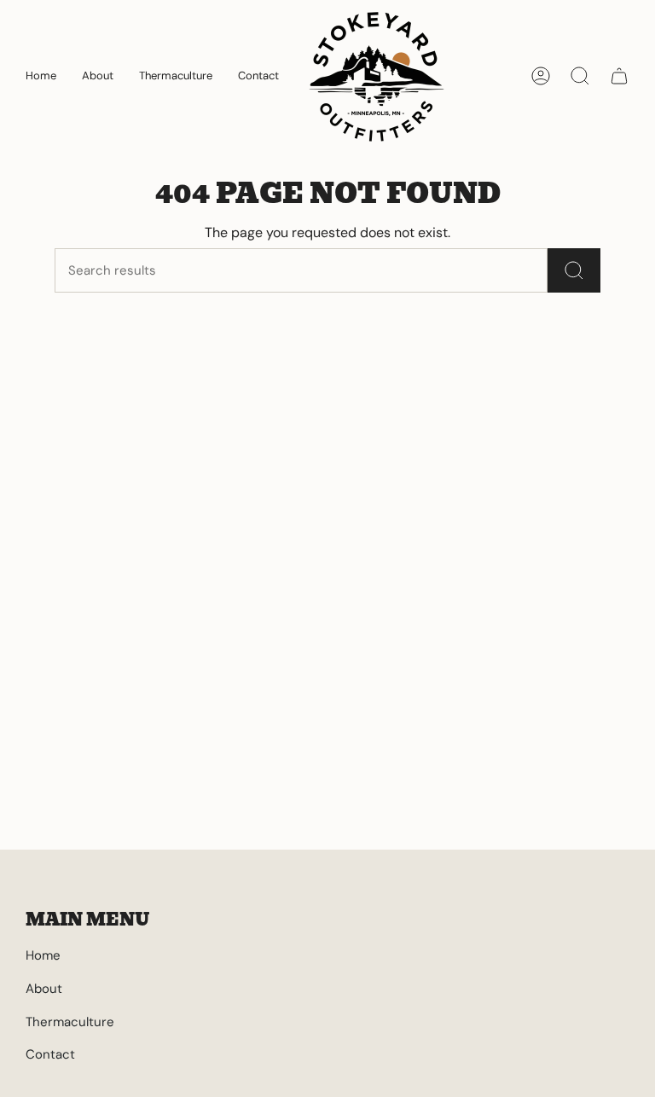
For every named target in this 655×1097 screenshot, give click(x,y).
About (44, 988)
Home (43, 955)
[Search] (574, 270)
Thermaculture (70, 1021)
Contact (50, 1054)
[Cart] (619, 75)
